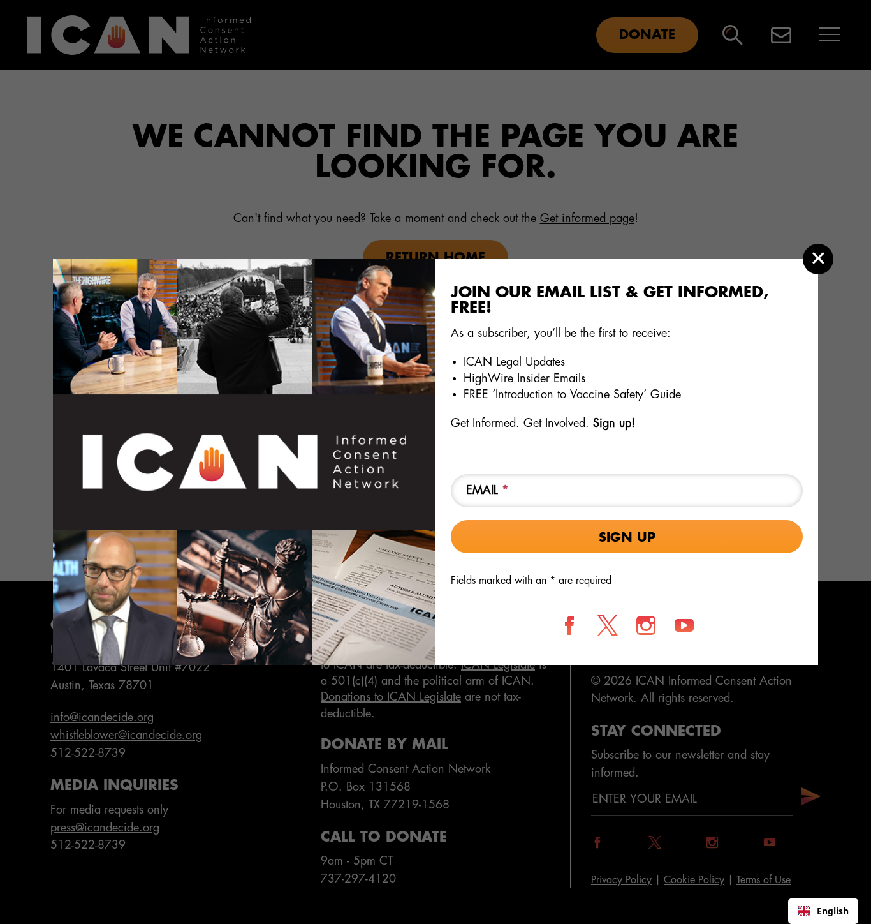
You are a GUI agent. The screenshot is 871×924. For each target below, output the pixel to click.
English (833, 911)
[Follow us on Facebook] (569, 625)
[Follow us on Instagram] (646, 625)
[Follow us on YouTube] (684, 625)
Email (487, 490)
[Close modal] (818, 259)
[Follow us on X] (608, 625)
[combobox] (823, 911)
